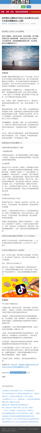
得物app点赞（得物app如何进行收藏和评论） (15, 405)
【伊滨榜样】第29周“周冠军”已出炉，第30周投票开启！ (18, 391)
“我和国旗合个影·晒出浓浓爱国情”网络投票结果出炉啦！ (18, 416)
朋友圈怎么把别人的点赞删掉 (17, 372)
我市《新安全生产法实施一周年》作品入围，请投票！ (18, 407)
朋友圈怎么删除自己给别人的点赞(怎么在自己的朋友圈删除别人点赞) (20, 19)
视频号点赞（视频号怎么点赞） (11, 402)
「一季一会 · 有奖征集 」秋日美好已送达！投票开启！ (18, 410)
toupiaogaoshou (12, 23)
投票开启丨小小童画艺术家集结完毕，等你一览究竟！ (18, 396)
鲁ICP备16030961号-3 (11, 431)
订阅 (29, 7)
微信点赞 (20, 2)
